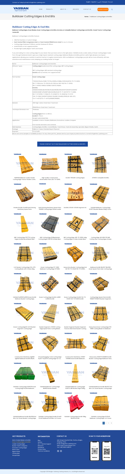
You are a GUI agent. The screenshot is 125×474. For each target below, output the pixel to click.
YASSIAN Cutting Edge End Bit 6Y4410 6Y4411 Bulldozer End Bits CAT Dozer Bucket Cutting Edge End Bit (49, 417)
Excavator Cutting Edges (19, 448)
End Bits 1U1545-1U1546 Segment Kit (75, 207)
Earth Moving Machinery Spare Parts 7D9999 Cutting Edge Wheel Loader (50, 208)
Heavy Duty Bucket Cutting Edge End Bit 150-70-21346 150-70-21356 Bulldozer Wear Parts (75, 268)
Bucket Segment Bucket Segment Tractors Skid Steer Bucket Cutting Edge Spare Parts (75, 328)
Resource (40, 446)
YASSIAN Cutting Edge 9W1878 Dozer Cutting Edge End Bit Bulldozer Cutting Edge (24, 387)
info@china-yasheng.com (37, 2)
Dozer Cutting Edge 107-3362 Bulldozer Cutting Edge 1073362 (50, 268)
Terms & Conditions (44, 451)
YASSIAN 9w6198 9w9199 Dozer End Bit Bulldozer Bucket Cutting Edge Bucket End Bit (24, 298)
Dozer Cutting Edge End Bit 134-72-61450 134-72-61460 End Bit (75, 298)
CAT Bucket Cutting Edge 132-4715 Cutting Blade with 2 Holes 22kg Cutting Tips (24, 268)
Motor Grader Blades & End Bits (21, 440)
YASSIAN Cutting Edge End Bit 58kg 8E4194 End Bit (75, 417)
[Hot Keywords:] (112, 9)
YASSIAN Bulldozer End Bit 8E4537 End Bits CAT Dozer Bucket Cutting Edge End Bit (100, 387)
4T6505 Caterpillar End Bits (100, 178)
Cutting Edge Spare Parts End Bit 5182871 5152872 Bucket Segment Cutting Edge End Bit (100, 298)
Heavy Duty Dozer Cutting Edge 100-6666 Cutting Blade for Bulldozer (100, 328)
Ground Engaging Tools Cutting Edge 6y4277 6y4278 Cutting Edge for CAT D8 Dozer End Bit (49, 357)
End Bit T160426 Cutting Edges (75, 178)
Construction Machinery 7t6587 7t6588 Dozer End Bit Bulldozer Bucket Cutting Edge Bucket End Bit (75, 357)
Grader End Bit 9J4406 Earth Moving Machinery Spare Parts (24, 208)
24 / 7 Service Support (44, 444)
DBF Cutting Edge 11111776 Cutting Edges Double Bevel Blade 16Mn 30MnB (24, 238)
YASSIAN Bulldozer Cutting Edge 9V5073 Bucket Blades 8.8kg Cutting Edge (100, 208)
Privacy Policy (42, 449)
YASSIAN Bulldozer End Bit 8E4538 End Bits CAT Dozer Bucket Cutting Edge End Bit (24, 417)
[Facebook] (58, 451)
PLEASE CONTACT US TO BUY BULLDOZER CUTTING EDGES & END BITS (62, 144)
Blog (39, 440)
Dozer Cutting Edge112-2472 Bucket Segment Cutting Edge (24, 328)
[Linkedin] (61, 451)
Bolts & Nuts (15, 449)
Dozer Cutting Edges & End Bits (21, 442)
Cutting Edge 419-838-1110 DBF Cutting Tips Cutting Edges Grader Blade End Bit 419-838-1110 (100, 238)
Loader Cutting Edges (18, 444)
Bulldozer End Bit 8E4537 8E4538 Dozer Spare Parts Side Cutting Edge (100, 268)
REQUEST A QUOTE (103, 9)
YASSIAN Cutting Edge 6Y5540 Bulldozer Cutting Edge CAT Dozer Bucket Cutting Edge (100, 417)
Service (40, 442)
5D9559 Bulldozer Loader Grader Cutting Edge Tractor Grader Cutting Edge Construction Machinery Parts (24, 178)
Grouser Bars (16, 455)
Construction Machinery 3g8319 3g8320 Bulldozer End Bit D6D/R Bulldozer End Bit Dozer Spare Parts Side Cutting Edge (25, 357)
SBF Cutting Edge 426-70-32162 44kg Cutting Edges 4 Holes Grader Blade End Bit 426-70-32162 (75, 238)
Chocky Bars (16, 453)
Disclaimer (41, 447)
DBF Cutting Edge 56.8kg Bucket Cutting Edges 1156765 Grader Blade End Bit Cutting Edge (49, 238)
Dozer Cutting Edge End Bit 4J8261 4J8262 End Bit (50, 298)
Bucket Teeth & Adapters (19, 446)
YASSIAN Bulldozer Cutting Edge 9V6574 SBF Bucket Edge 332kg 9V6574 (75, 387)
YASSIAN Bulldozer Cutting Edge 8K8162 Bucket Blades (50, 387)
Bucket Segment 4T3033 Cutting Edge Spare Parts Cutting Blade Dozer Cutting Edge (49, 328)
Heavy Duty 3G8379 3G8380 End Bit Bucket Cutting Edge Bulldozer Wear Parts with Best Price (100, 357)
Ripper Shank (16, 451)
